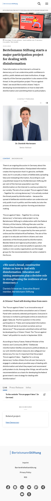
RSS (25, 477)
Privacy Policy (25, 472)
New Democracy (12, 422)
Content (6, 158)
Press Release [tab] (16, 387)
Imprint (25, 462)
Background (17, 158)
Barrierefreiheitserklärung (25, 467)
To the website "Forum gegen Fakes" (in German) (22, 395)
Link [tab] (5, 387)
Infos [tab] (28, 387)
